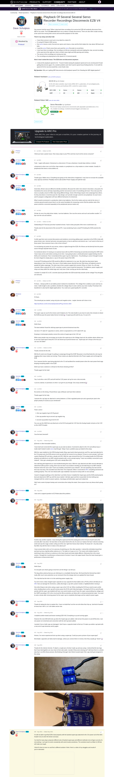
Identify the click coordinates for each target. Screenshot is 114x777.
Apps (53, 5)
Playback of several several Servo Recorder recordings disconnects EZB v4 (52, 12)
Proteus (21, 44)
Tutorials (45, 5)
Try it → (91, 8)
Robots (36, 5)
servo (41, 44)
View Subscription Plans (60, 141)
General (28, 5)
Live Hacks (61, 5)
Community (13, 12)
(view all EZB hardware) (54, 77)
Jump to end (63, 24)
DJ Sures (19, 160)
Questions (19, 5)
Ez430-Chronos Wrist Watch (29, 8)
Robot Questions (24, 12)
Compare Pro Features (42, 141)
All (11, 5)
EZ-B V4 (52, 81)
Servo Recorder (56, 104)
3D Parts (70, 5)
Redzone (18, 294)
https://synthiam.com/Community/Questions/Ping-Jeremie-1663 (52, 303)
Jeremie (18, 321)
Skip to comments (53, 24)
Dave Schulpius (20, 174)
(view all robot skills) (54, 100)
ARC (86, 469)
